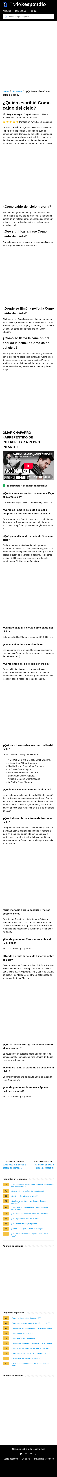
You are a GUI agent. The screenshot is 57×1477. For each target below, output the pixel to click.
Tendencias (20, 11)
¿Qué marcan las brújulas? (22, 1333)
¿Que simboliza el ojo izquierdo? (24, 1224)
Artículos (7, 11)
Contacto (26, 1459)
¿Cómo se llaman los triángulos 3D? (26, 1318)
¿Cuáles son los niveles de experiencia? (28, 1358)
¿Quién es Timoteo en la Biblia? (24, 1196)
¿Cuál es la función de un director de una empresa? (28, 1202)
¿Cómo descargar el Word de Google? (27, 1229)
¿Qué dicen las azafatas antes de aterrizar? (29, 1214)
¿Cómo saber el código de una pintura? (27, 1191)
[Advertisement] (28, 53)
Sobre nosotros (10, 1459)
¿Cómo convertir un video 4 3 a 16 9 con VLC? (30, 1323)
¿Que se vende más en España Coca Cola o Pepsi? (29, 1235)
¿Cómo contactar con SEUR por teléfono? (28, 1353)
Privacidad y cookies (44, 1459)
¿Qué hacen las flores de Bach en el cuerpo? (30, 1348)
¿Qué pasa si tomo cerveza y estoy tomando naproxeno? (29, 1208)
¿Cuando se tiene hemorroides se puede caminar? (32, 1343)
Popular (33, 11)
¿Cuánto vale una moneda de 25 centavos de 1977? (30, 1364)
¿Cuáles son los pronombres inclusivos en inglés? (32, 1328)
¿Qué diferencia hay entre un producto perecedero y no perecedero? (32, 1185)
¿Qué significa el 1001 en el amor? (25, 1219)
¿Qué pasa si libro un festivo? (23, 1338)
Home (6, 91)
